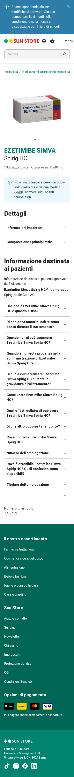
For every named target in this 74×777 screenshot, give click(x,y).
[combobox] (31, 54)
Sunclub (10, 627)
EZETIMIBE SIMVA (30, 150)
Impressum (12, 654)
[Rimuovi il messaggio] (68, 6)
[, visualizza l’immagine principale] (35, 139)
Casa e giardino (15, 594)
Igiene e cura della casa (21, 585)
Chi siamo (11, 645)
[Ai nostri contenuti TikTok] (7, 766)
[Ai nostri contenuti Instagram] (16, 766)
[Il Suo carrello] (52, 41)
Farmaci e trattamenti (19, 549)
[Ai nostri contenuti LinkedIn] (34, 766)
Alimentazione (14, 567)
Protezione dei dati (17, 664)
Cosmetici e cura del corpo (23, 558)
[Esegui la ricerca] (65, 54)
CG (6, 673)
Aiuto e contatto (15, 618)
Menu (69, 41)
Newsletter (12, 636)
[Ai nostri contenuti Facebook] (25, 766)
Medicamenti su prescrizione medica (46, 71)
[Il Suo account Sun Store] (42, 41)
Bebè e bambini (15, 576)
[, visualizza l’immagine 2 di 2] (38, 139)
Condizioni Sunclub (18, 682)
